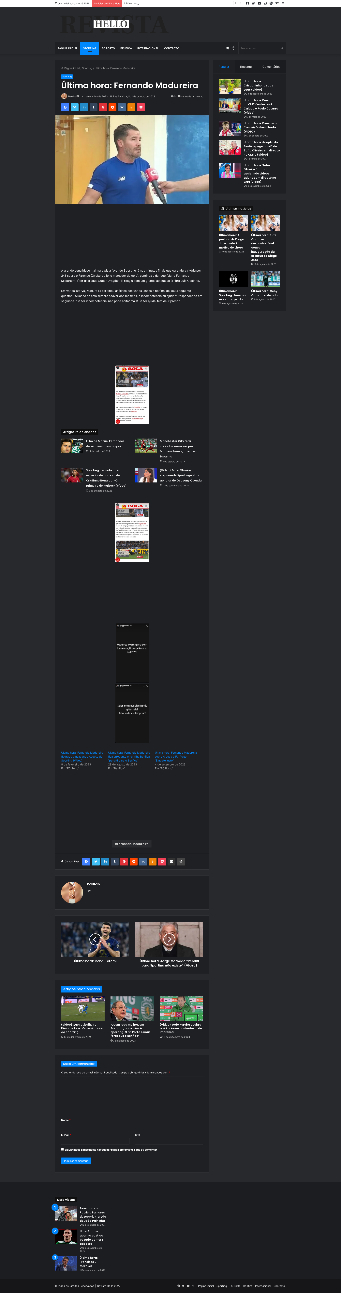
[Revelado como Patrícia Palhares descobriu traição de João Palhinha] (66, 1213)
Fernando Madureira (132, 844)
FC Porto (108, 48)
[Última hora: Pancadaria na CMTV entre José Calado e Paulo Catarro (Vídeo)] (230, 105)
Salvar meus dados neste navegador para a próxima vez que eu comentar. (111, 1149)
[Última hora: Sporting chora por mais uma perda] (233, 279)
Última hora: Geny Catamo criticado (264, 293)
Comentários (271, 67)
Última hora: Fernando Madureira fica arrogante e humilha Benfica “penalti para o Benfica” (129, 756)
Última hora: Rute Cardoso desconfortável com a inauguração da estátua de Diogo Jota (178, 3)
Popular (223, 67)
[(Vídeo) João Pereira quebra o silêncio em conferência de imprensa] (181, 1008)
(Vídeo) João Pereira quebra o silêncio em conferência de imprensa (181, 1028)
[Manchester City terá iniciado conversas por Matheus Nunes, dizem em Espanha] (146, 446)
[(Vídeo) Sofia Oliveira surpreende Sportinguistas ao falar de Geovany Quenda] (146, 475)
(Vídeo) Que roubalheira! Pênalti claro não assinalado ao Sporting (82, 1028)
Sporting (89, 48)
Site (137, 1134)
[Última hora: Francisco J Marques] (66, 1263)
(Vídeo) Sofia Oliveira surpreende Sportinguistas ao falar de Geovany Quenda (181, 475)
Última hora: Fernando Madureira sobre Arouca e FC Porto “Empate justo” (176, 756)
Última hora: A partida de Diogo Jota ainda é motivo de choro (231, 241)
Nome (66, 1120)
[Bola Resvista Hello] (114, 24)
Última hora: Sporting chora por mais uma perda (233, 295)
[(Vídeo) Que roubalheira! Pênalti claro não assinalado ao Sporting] (83, 1008)
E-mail (66, 1134)
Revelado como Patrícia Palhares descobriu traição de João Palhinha (93, 1214)
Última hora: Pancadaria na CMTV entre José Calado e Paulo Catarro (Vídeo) (261, 106)
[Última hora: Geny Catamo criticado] (265, 279)
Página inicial (68, 48)
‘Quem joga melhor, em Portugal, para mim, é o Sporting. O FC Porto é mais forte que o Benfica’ (130, 1030)
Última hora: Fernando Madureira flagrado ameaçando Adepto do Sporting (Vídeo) (82, 756)
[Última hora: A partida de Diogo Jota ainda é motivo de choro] (233, 223)
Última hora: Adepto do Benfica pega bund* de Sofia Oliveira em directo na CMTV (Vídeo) (262, 148)
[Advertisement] (132, 238)
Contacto (171, 48)
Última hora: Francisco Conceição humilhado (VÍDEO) (260, 127)
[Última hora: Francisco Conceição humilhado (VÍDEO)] (230, 128)
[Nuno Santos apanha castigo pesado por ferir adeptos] (66, 1236)
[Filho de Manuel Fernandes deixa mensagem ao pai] (72, 446)
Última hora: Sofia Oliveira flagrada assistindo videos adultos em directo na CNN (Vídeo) (260, 173)
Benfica (126, 48)
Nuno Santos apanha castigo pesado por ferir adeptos (91, 1237)
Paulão (72, 96)
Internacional (148, 48)
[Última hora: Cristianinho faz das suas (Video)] (230, 86)
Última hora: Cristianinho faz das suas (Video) (258, 85)
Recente (246, 67)
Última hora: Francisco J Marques (89, 1262)
